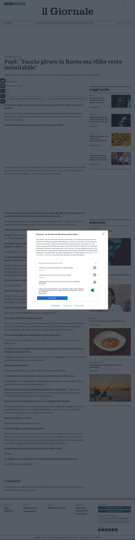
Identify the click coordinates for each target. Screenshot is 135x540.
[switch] (93, 267)
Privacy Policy (79, 305)
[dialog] (67, 270)
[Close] (104, 235)
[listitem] (67, 263)
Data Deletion (55, 305)
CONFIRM (52, 298)
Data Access (67, 305)
